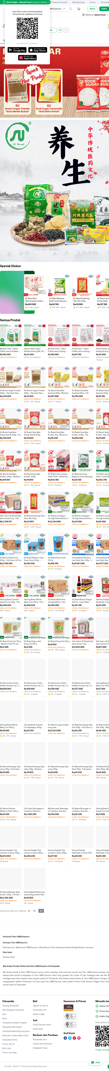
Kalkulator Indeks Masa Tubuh (15, 1035)
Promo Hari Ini (8, 1044)
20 (29, 911)
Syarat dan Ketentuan (42, 1044)
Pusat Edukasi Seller (42, 1025)
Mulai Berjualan (78, 2)
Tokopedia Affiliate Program (14, 1023)
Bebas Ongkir (39, 1014)
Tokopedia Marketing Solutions (16, 1031)
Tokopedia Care (40, 1039)
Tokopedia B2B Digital (12, 1027)
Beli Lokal (6, 1048)
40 (34, 911)
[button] (95, 14)
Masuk (92, 9)
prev (2, 82)
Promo (93, 2)
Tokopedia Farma (9, 1040)
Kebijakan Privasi (40, 1048)
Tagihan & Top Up (40, 1006)
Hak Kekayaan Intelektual (13, 1010)
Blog (4, 1018)
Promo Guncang (9, 1052)
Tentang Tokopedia (59, 2)
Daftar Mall (38, 1029)
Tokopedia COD (40, 1010)
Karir (4, 1014)
